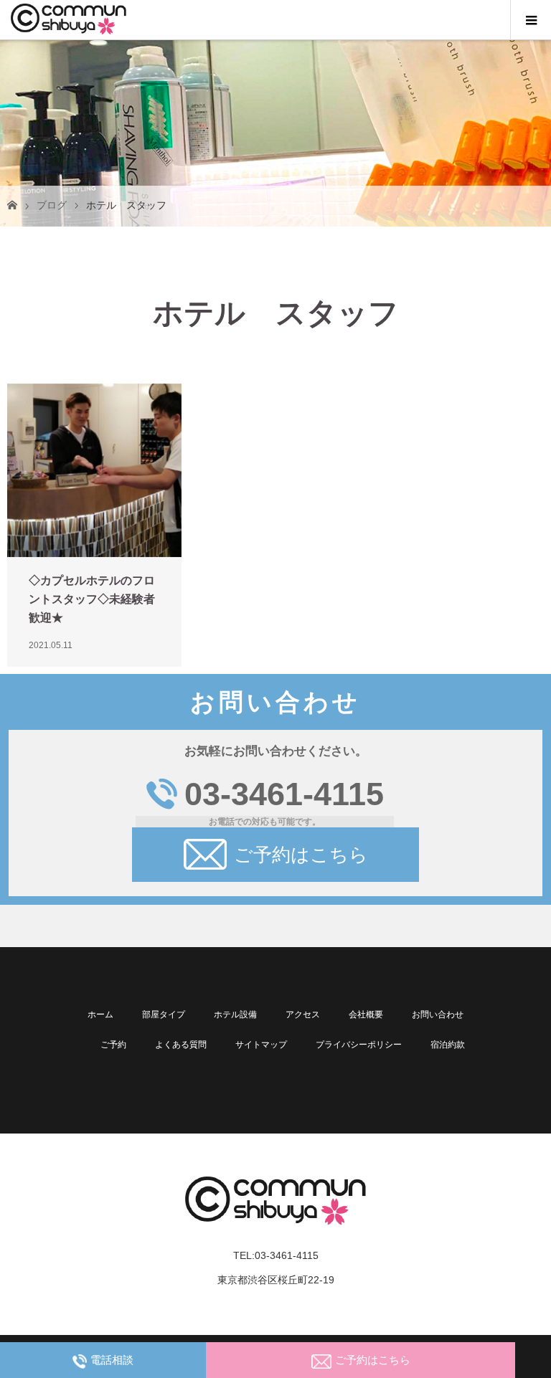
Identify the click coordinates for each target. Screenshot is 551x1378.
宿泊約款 (447, 1045)
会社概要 (366, 1014)
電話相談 (111, 1360)
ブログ (52, 205)
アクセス (303, 1014)
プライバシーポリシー (359, 1045)
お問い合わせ (437, 1014)
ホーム (100, 1014)
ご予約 (113, 1045)
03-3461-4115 (284, 794)
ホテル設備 (235, 1014)
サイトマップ (261, 1045)
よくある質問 (181, 1045)
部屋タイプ (163, 1014)
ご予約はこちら (301, 854)
